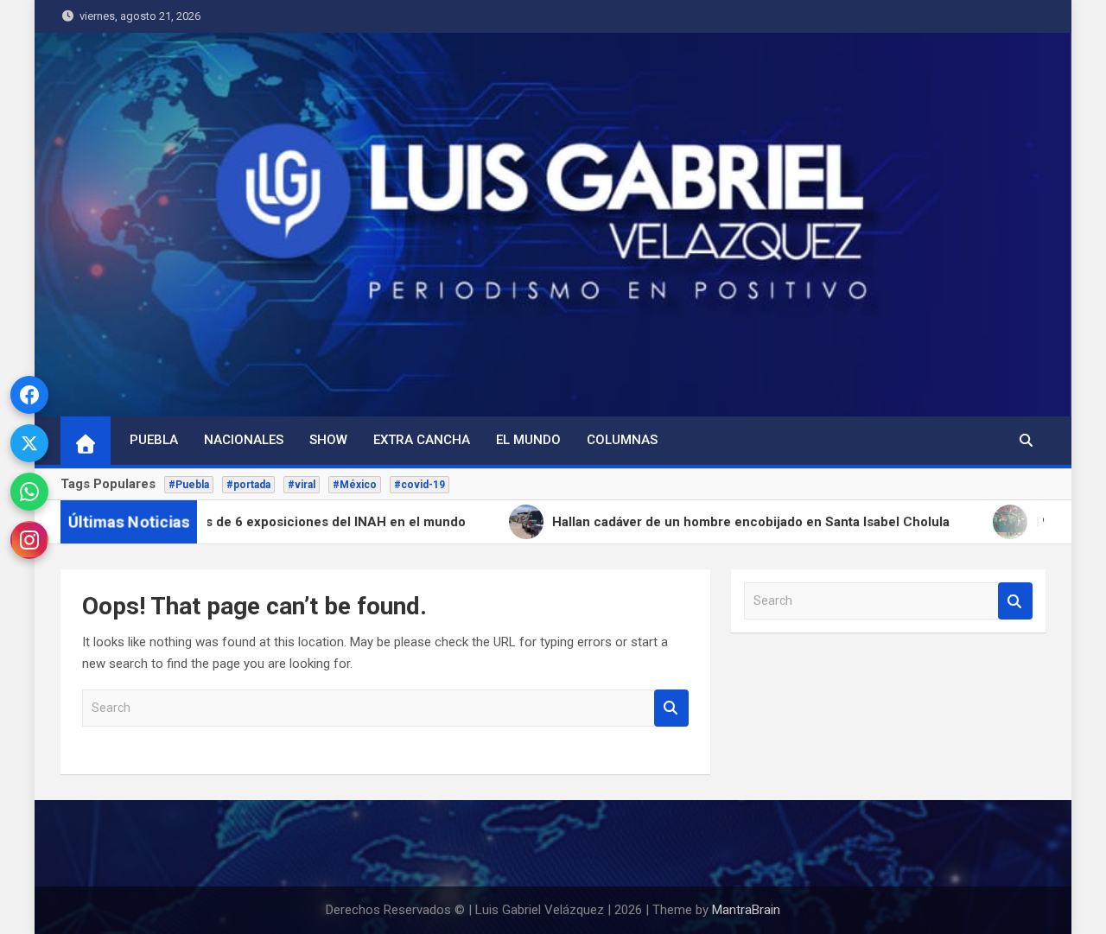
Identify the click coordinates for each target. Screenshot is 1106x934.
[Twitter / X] (29, 443)
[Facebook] (29, 395)
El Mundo (528, 440)
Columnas (622, 440)
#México (355, 485)
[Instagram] (29, 540)
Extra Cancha (421, 440)
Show (328, 440)
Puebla (154, 440)
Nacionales (243, 440)
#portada (248, 485)
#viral (301, 485)
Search (671, 708)
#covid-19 (419, 485)
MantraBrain (746, 910)
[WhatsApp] (29, 492)
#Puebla (188, 485)
